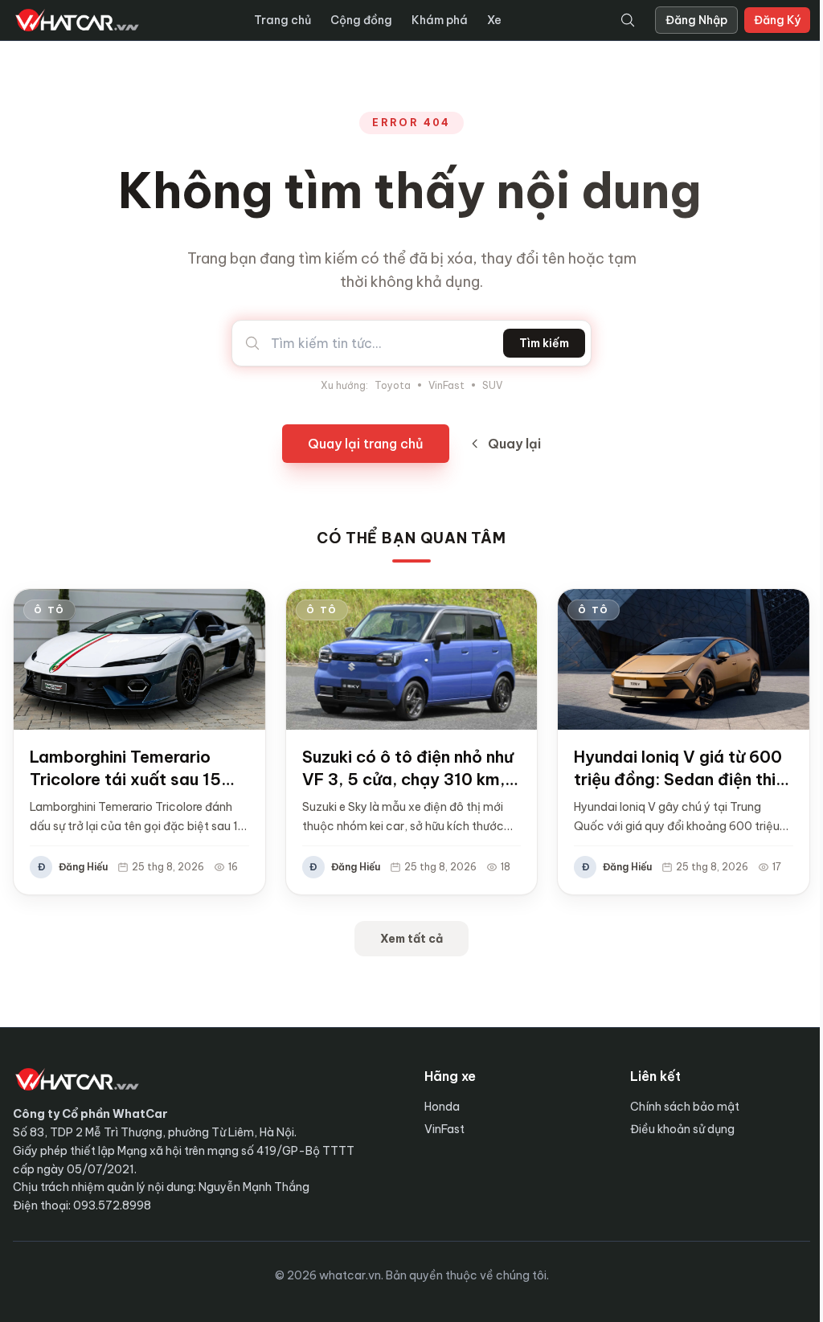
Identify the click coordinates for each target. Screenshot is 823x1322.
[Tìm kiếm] (627, 20)
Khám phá (440, 20)
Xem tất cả (411, 938)
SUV (492, 385)
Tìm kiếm (544, 343)
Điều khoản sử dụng (682, 1129)
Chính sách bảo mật (684, 1106)
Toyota (393, 385)
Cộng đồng (361, 20)
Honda (442, 1106)
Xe (494, 20)
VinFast (446, 385)
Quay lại (514, 444)
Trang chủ (282, 20)
